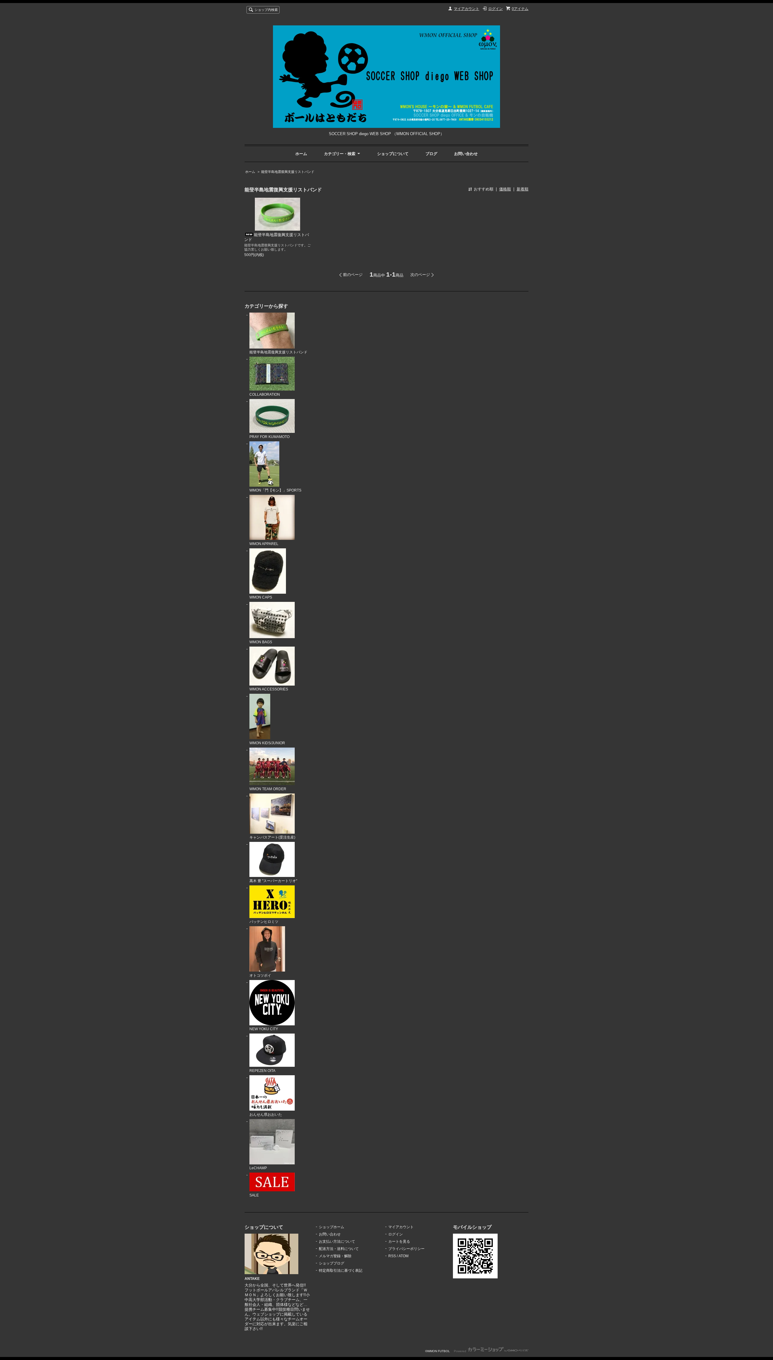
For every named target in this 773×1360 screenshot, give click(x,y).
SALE (254, 1195)
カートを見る (399, 1241)
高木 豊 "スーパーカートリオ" (273, 881)
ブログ (431, 153)
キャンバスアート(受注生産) (272, 837)
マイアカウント (466, 9)
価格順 (505, 189)
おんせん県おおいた (265, 1114)
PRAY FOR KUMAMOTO (269, 437)
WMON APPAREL (263, 544)
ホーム (301, 153)
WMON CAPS (260, 597)
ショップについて (393, 153)
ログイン (495, 9)
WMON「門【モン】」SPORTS (275, 490)
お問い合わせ (466, 153)
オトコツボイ (260, 975)
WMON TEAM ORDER (267, 789)
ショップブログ (331, 1263)
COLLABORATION (264, 394)
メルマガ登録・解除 (335, 1256)
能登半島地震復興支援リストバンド (287, 172)
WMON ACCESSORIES (268, 689)
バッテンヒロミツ (263, 922)
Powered (460, 1351)
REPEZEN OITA (262, 1071)
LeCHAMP (258, 1168)
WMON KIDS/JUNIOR (267, 743)
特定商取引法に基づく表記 (340, 1270)
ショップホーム (331, 1227)
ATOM (404, 1256)
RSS (392, 1256)
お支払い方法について (337, 1241)
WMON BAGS (260, 642)
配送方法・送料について (339, 1249)
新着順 (522, 189)
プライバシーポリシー (406, 1249)
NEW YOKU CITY (263, 1029)
